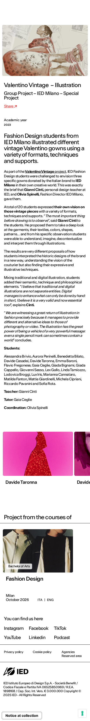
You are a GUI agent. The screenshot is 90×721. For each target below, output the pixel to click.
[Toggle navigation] (83, 9)
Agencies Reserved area (72, 654)
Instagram (14, 628)
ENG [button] (48, 9)
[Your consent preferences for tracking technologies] (82, 713)
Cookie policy (42, 652)
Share (9, 106)
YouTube (12, 637)
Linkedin (37, 637)
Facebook (38, 628)
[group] (38, 459)
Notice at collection (21, 715)
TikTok (60, 628)
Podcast (62, 637)
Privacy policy (13, 652)
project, (46, 171)
